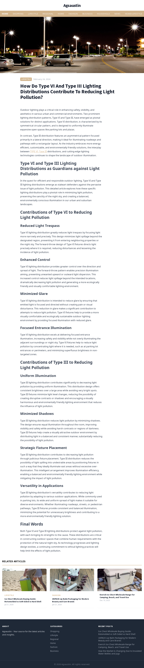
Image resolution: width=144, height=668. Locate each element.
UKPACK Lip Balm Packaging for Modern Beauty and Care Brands (70, 600)
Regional (48, 13)
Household (103, 13)
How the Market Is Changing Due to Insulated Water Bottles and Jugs (120, 652)
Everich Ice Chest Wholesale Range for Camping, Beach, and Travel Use (117, 596)
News (117, 13)
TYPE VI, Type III (38, 151)
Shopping (18, 13)
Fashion (73, 13)
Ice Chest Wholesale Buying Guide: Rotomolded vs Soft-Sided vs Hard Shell (22, 600)
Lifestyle (33, 13)
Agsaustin (72, 5)
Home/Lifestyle (133, 13)
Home (5, 13)
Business (87, 13)
